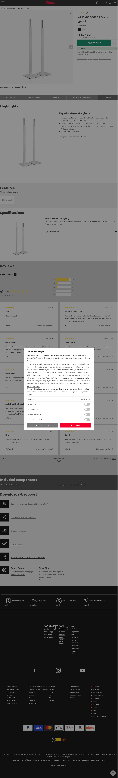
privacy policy (78, 392)
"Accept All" (50, 378)
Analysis (31, 404)
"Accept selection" (33, 386)
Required (31, 399)
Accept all (75, 425)
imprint (29, 394)
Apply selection (42, 425)
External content (34, 420)
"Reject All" (48, 370)
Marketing (31, 409)
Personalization (33, 414)
